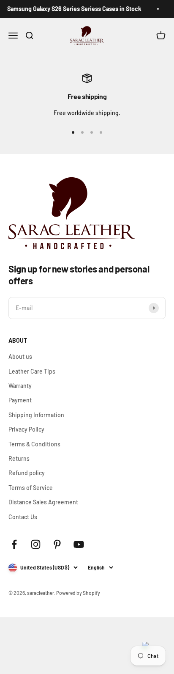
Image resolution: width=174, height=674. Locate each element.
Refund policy (26, 472)
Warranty (20, 385)
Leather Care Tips (31, 371)
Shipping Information (36, 414)
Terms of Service (30, 487)
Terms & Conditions (34, 444)
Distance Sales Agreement (43, 502)
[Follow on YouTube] (78, 544)
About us (20, 356)
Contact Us (22, 516)
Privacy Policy (26, 429)
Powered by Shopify (78, 593)
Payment (20, 400)
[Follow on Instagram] (35, 544)
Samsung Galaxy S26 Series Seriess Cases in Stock (72, 8)
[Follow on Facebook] (14, 544)
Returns (19, 458)
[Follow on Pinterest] (57, 544)
